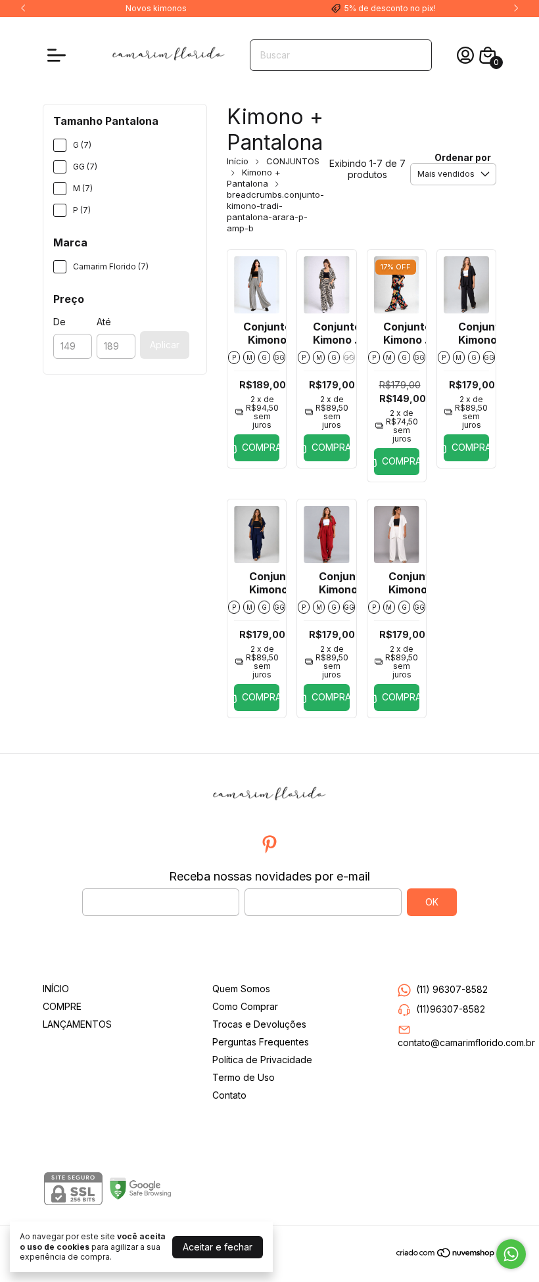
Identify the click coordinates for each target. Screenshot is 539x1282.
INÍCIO (56, 988)
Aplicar (164, 344)
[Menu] (59, 55)
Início (237, 161)
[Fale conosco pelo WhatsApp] (511, 1254)
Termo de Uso (243, 1077)
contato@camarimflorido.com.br (466, 1042)
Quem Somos (241, 988)
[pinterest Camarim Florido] (269, 844)
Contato (229, 1095)
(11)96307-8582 (450, 1009)
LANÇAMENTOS (77, 1024)
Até (104, 321)
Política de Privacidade (262, 1059)
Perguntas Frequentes (260, 1041)
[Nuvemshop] (446, 1254)
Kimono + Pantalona (254, 178)
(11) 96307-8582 (452, 989)
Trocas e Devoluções (259, 1024)
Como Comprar (245, 1006)
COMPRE (62, 1006)
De (59, 321)
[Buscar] (414, 54)
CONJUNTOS (292, 161)
